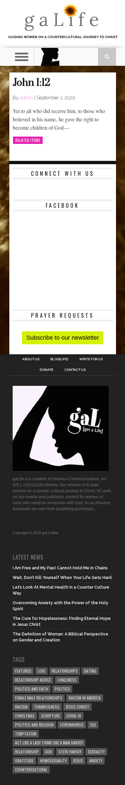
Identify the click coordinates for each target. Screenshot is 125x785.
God (48, 751)
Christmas (25, 716)
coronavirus (72, 725)
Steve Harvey (69, 751)
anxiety (95, 760)
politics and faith (31, 689)
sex (93, 725)
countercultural (31, 769)
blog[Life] (59, 359)
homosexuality (53, 760)
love (41, 671)
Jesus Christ (77, 707)
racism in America (85, 698)
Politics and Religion (34, 725)
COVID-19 (73, 716)
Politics (62, 689)
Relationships (65, 671)
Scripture (50, 716)
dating (90, 671)
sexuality (96, 751)
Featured (23, 671)
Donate (46, 370)
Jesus (78, 760)
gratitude (24, 760)
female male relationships (38, 698)
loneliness (67, 680)
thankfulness (46, 707)
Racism (21, 707)
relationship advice (33, 680)
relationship (27, 751)
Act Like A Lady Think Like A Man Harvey (49, 742)
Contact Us (75, 370)
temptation (25, 733)
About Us (30, 359)
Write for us (91, 359)
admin (26, 97)
